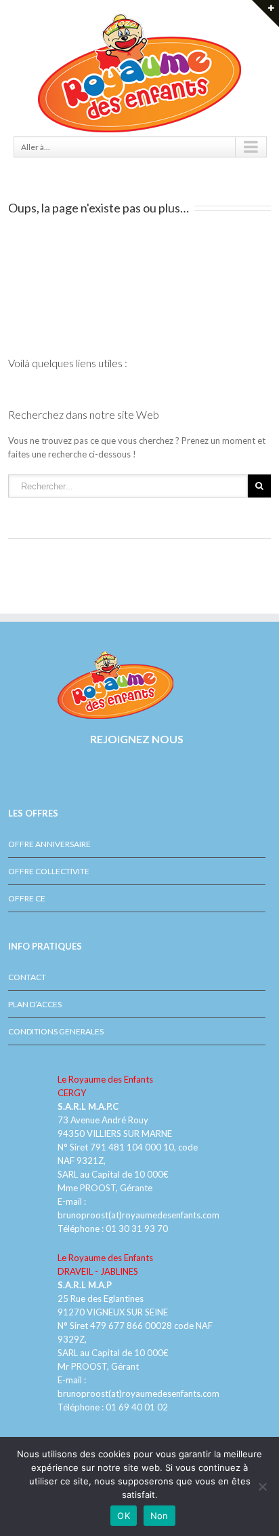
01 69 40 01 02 (136, 1407)
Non (159, 1515)
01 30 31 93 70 (137, 1228)
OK (123, 1515)
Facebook (11, 771)
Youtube (35, 778)
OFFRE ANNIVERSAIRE (49, 844)
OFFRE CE (26, 898)
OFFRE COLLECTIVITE (48, 871)
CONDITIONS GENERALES (56, 1031)
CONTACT (27, 977)
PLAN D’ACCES (35, 1004)
